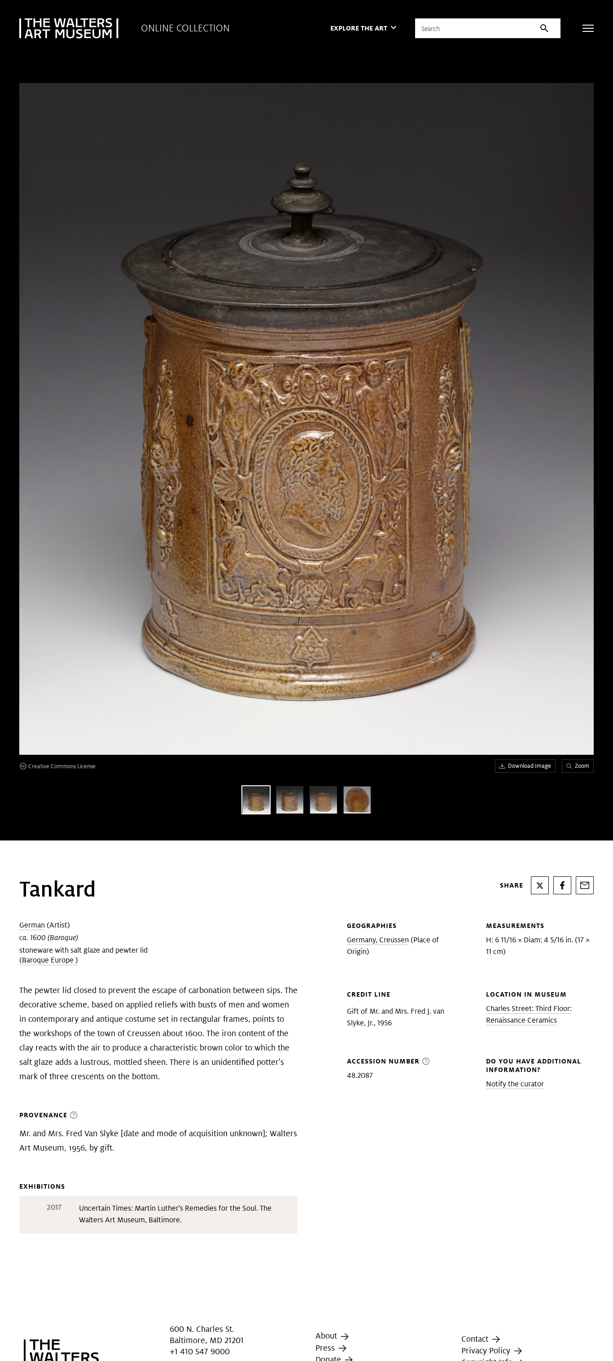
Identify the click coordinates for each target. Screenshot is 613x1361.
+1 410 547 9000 (200, 1351)
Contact (475, 1339)
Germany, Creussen (378, 940)
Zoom (582, 766)
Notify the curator (515, 1084)
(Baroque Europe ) (48, 960)
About (327, 1335)
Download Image (529, 766)
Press (326, 1348)
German (32, 925)
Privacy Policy (486, 1350)
